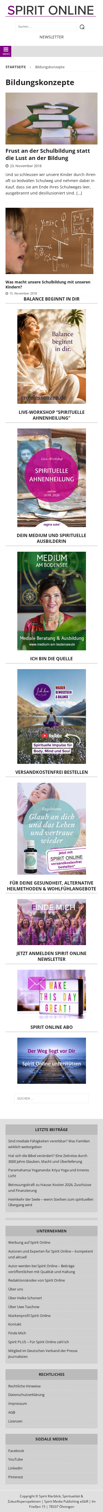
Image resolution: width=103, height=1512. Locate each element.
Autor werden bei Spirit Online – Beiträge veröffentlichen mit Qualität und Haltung (41, 1268)
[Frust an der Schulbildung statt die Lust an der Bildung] (51, 118)
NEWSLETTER (52, 37)
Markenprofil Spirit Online (29, 1315)
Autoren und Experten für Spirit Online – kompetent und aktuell (50, 1254)
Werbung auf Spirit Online (29, 1242)
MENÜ (6, 54)
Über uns (15, 1289)
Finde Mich (17, 1332)
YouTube (16, 1459)
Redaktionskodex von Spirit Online (36, 1280)
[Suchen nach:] (51, 1098)
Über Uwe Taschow (23, 1306)
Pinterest (15, 1476)
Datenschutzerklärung (26, 1394)
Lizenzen (15, 1421)
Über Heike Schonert (25, 1297)
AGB (11, 1412)
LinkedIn (15, 1468)
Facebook (16, 1450)
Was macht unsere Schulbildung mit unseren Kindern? (47, 284)
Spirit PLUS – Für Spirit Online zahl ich (38, 1341)
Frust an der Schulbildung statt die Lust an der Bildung (47, 154)
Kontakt (14, 1324)
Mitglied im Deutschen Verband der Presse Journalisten (42, 1353)
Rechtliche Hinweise (24, 1386)
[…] (79, 193)
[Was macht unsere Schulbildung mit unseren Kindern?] (49, 241)
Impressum (17, 1403)
